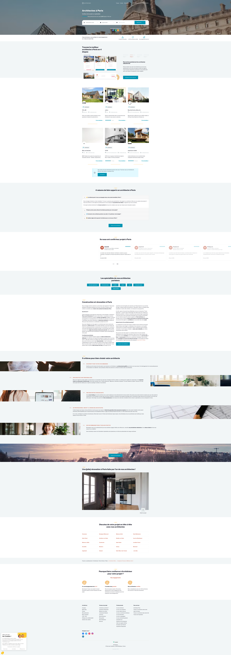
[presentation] (114, 264)
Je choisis (14, 648)
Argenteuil (84, 551)
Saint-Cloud (84, 538)
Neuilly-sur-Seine (120, 538)
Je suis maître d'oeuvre (121, 611)
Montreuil (135, 547)
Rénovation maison (105, 285)
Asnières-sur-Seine (103, 538)
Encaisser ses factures (121, 625)
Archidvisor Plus (137, 608)
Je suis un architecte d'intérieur (122, 613)
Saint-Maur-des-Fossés (121, 551)
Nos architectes (102, 616)
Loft (129, 285)
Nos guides (101, 618)
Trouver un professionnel (87, 561)
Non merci (5, 648)
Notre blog (84, 609)
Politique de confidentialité (87, 618)
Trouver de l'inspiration (138, 615)
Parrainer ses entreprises (121, 621)
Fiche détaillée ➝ (99, 120)
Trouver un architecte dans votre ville (141, 613)
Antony (117, 547)
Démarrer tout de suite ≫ (130, 78)
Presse (83, 611)
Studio (123, 285)
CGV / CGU (84, 616)
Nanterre (101, 547)
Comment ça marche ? (104, 608)
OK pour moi (22, 648)
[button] (2, 653)
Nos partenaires (85, 613)
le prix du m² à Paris (141, 340)
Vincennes (84, 534)
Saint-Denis (118, 542)
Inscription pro (119, 620)
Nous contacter (85, 615)
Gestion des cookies (86, 620)
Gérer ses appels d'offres (121, 623)
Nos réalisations (102, 620)
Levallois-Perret (136, 542)
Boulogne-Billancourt (104, 534)
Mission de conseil (103, 611)
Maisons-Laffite (85, 542)
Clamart (101, 551)
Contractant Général (103, 613)
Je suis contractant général (122, 618)
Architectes (95, 561)
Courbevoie (101, 542)
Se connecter (145, 3)
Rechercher (140, 22)
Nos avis (101, 621)
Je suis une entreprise (121, 609)
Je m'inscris (102, 175)
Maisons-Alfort (119, 534)
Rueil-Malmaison (137, 534)
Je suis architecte (120, 608)
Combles (115, 285)
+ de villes (135, 551)
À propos (84, 608)
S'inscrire (101, 615)
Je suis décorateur (120, 615)
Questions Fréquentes (121, 626)
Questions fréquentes (103, 609)
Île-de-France (102, 561)
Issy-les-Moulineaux (137, 538)
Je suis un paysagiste (120, 616)
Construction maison (138, 285)
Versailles (84, 547)
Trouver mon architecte (115, 225)
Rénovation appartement (93, 285)
